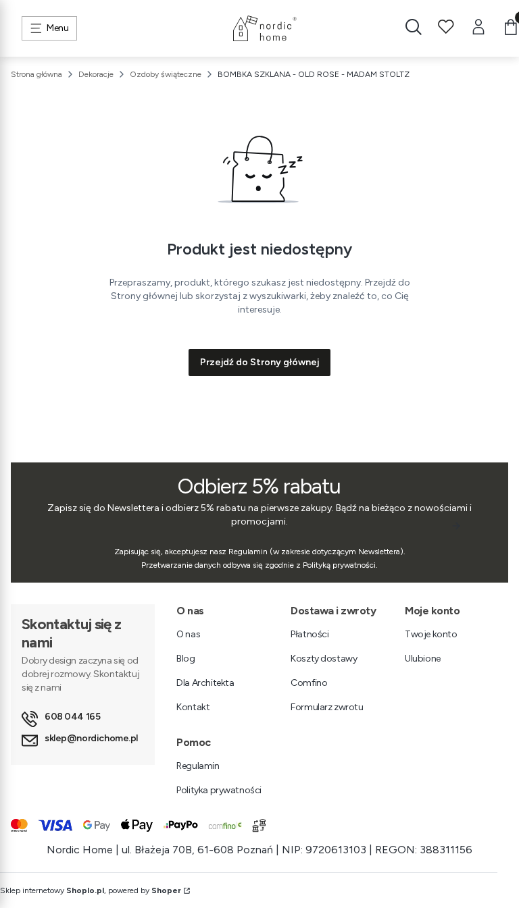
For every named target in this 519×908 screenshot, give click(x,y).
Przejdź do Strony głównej (259, 362)
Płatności (309, 634)
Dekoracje (96, 74)
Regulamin (197, 766)
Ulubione (423, 658)
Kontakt (192, 707)
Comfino (309, 683)
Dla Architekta (205, 683)
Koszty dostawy (324, 658)
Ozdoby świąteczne (165, 74)
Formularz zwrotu (327, 707)
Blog (185, 658)
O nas (188, 634)
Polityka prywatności (219, 790)
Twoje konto (431, 634)
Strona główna (36, 74)
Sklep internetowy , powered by (90, 890)
